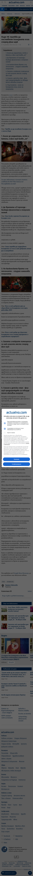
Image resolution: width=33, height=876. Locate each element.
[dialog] (16, 438)
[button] (16, 433)
